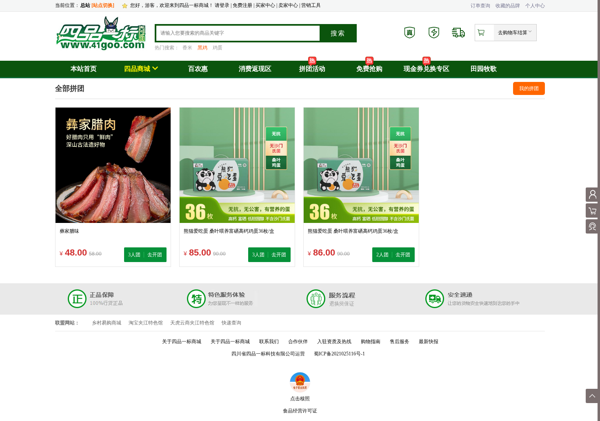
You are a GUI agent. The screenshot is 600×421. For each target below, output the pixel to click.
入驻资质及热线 (334, 341)
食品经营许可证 (300, 411)
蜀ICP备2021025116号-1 (339, 354)
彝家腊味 (69, 231)
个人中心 (535, 6)
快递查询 (231, 323)
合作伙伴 (298, 341)
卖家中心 (288, 5)
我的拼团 (529, 88)
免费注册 (242, 5)
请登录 (222, 5)
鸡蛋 (217, 48)
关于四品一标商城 (181, 341)
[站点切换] (102, 5)
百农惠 (198, 68)
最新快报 (428, 341)
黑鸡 (202, 48)
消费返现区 (255, 68)
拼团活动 (312, 68)
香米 (187, 48)
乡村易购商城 (106, 323)
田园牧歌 (484, 68)
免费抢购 (369, 68)
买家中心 (266, 5)
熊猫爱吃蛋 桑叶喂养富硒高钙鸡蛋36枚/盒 (229, 231)
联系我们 (269, 341)
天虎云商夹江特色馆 (192, 323)
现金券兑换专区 (426, 68)
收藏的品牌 (508, 6)
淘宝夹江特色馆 (146, 323)
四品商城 (137, 68)
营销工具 (311, 5)
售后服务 (399, 341)
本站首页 (84, 68)
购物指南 (370, 341)
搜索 (338, 33)
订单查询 (480, 6)
